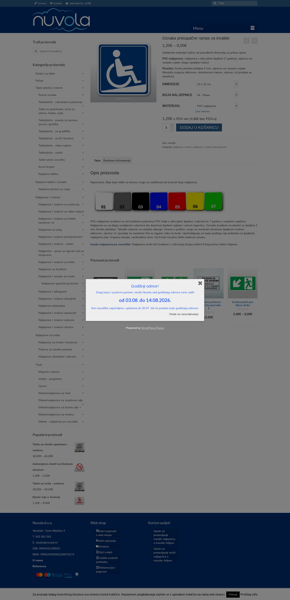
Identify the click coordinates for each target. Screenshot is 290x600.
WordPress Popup (152, 327)
